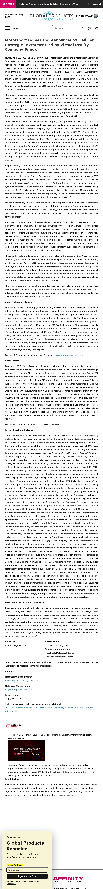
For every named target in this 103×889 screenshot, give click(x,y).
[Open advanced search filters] (89, 28)
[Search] (83, 28)
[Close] (49, 834)
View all (97, 4)
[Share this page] (96, 28)
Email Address (15, 865)
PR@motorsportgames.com (18, 689)
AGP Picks (8, 4)
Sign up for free (27, 876)
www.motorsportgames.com (69, 355)
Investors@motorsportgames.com (21, 680)
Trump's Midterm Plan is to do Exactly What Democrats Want (44, 4)
